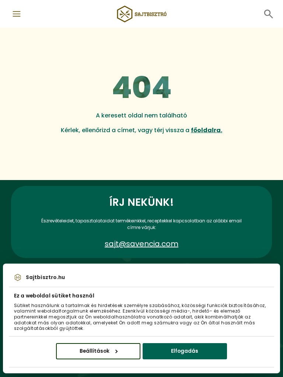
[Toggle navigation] (16, 14)
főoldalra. (206, 130)
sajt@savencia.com (141, 244)
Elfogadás (184, 350)
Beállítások (94, 350)
